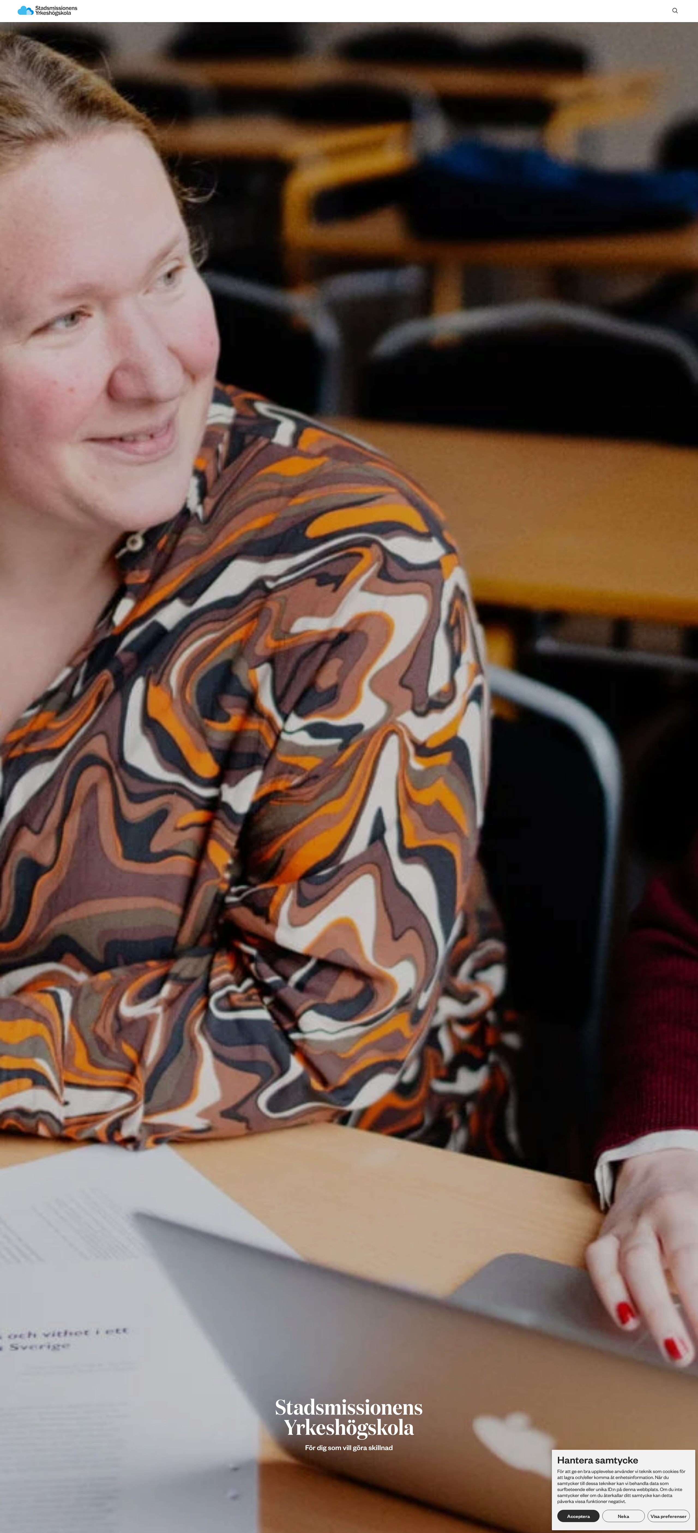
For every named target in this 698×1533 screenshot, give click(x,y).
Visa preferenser (669, 1516)
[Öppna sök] (675, 10)
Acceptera (578, 1516)
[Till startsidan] (47, 11)
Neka (623, 1516)
